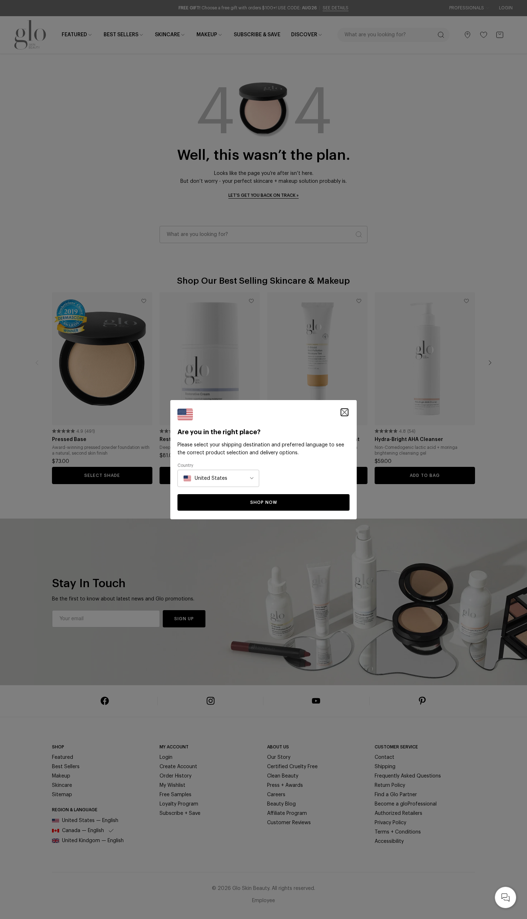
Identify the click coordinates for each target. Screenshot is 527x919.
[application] (505, 897)
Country (185, 465)
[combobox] (205, 478)
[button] (344, 412)
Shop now (263, 502)
